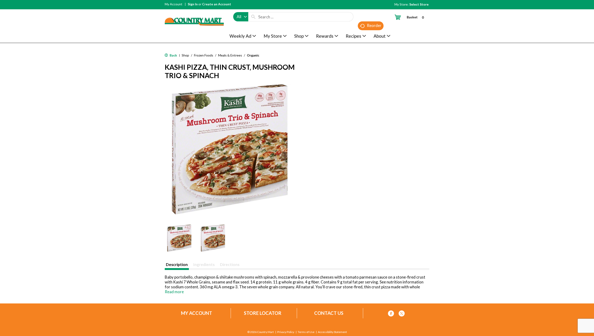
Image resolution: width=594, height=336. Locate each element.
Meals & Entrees (230, 55)
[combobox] (240, 16)
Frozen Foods (203, 55)
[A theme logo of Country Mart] (194, 12)
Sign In (193, 4)
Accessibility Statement (332, 332)
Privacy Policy (285, 332)
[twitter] (402, 314)
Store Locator (262, 313)
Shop (185, 55)
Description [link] (177, 264)
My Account (173, 4)
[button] (179, 238)
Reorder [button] (374, 25)
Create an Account (216, 4)
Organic (253, 55)
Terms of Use (306, 332)
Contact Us (328, 313)
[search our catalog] (253, 16)
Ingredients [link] (204, 264)
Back (173, 55)
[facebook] (391, 314)
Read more (174, 291)
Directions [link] (229, 264)
